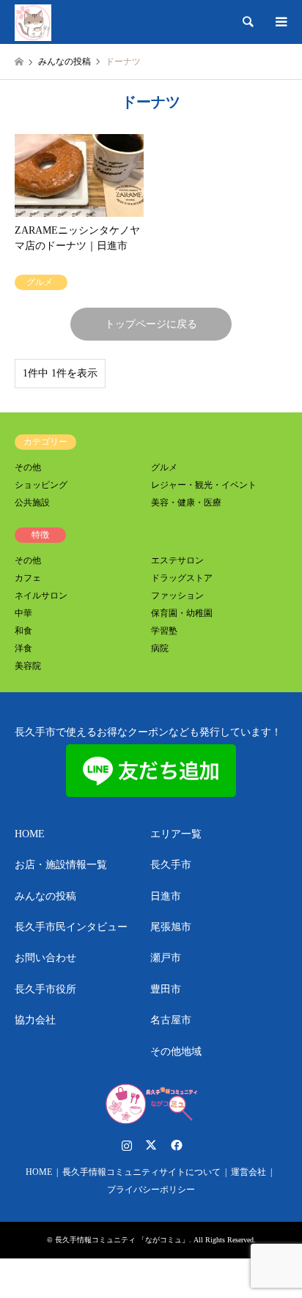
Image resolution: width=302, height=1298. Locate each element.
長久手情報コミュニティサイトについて (141, 1172)
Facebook (175, 1145)
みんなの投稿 (45, 896)
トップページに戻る (151, 324)
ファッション (177, 595)
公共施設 (32, 502)
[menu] (280, 22)
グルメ (164, 467)
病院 (160, 648)
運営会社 (248, 1172)
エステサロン (177, 560)
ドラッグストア (182, 578)
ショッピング (41, 485)
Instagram (127, 1145)
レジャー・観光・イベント (204, 485)
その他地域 (176, 1051)
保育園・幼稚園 (182, 613)
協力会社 (35, 1020)
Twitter (151, 1145)
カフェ (28, 578)
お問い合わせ (45, 957)
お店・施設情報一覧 (61, 864)
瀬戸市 (165, 957)
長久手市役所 (45, 989)
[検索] (247, 22)
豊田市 (165, 989)
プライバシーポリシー (151, 1189)
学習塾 (164, 631)
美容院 (28, 666)
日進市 (165, 896)
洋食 (23, 648)
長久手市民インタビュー (71, 926)
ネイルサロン (41, 595)
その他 (28, 467)
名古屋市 (170, 1020)
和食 (23, 631)
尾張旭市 (170, 926)
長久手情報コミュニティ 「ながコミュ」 (122, 1240)
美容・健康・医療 (186, 502)
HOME (30, 833)
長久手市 (170, 864)
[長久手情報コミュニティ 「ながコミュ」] (33, 22)
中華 (23, 613)
